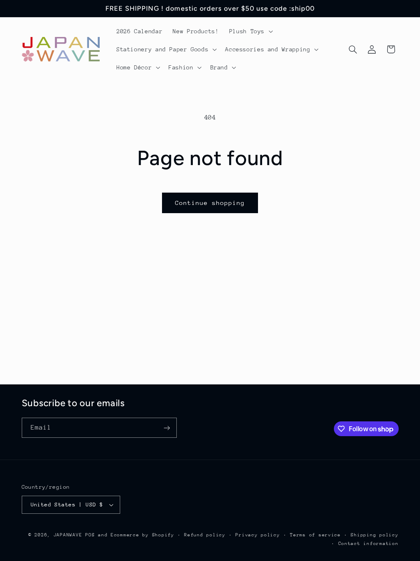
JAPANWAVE (68, 535)
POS (90, 535)
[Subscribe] (166, 428)
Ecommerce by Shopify (142, 535)
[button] (250, 31)
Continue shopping (210, 202)
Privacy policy (257, 535)
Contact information (368, 543)
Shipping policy (374, 535)
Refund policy (205, 535)
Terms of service (315, 535)
